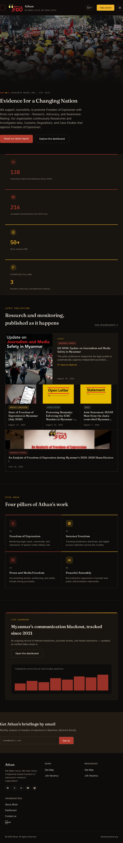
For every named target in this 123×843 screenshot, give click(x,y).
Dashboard (10, 810)
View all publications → (106, 325)
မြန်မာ (89, 7)
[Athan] (2, 7)
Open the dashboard (27, 653)
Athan (29, 6)
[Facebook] (7, 788)
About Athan (11, 804)
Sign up (66, 740)
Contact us (10, 816)
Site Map (49, 770)
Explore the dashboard (52, 138)
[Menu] (120, 8)
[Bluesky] (34, 788)
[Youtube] (27, 788)
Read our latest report (16, 138)
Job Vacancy (51, 775)
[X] (14, 788)
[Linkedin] (21, 788)
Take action (105, 7)
